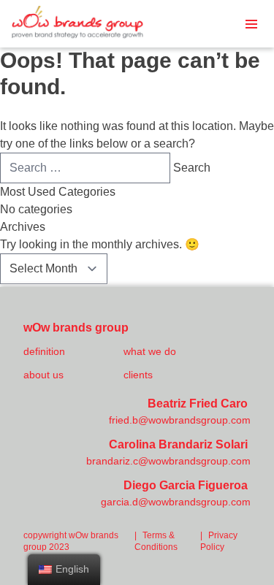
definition (44, 351)
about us (43, 375)
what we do (149, 351)
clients (138, 375)
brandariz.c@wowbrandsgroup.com (168, 461)
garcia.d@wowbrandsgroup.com (176, 502)
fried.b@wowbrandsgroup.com (180, 420)
